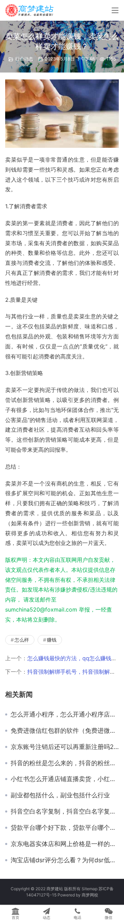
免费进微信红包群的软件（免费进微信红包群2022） (65, 730)
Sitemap (89, 888)
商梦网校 (90, 894)
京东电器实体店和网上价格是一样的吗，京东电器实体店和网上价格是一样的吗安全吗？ (65, 844)
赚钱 (51, 640)
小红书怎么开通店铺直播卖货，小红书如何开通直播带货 (65, 779)
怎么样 (21, 640)
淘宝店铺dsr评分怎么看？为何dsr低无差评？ (65, 860)
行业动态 (24, 58)
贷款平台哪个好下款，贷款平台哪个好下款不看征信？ (65, 827)
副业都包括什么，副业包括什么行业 (60, 795)
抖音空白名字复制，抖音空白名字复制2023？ (65, 811)
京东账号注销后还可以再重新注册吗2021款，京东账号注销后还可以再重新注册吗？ (65, 746)
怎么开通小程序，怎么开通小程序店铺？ (65, 714)
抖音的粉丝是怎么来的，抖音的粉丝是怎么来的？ (65, 763)
